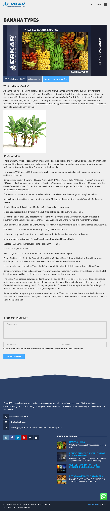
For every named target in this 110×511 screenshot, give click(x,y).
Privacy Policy (23, 507)
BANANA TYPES (77, 442)
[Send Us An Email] (36, 437)
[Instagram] (6, 437)
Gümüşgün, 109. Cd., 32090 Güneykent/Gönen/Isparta (36, 427)
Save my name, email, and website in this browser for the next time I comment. (44, 348)
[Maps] (30, 437)
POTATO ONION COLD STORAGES (86, 476)
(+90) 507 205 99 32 (19, 416)
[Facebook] (12, 437)
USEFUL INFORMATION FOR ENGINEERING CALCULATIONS (84, 466)
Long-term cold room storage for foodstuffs (87, 454)
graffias (103, 504)
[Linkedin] (18, 437)
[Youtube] (24, 437)
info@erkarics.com (18, 422)
